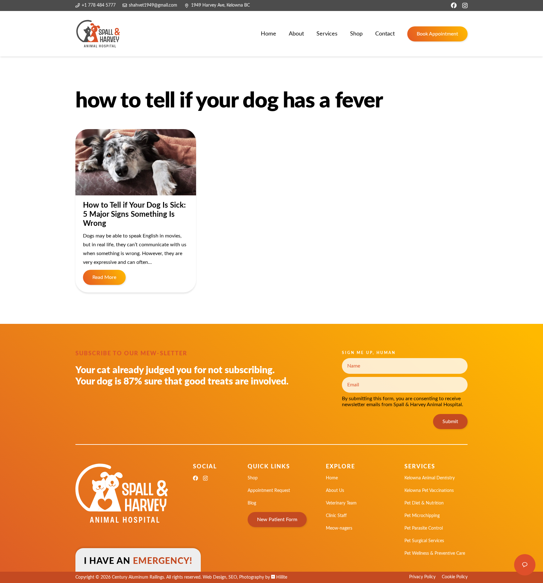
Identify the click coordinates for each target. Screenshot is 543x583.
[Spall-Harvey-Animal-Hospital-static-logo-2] (98, 34)
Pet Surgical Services (424, 541)
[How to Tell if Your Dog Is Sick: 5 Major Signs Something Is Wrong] (135, 162)
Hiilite (281, 577)
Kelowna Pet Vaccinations (429, 490)
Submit (450, 421)
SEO (232, 577)
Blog (252, 503)
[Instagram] (465, 6)
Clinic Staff (336, 516)
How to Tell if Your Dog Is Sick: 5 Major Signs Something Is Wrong (134, 214)
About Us (335, 490)
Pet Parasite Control (423, 528)
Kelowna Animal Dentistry (429, 478)
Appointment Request (269, 490)
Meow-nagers (339, 528)
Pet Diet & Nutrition (424, 503)
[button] (342, 33)
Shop (253, 478)
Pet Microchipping (422, 516)
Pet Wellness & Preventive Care (434, 553)
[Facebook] (454, 5)
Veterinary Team (341, 503)
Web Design (214, 577)
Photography (251, 577)
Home (332, 478)
